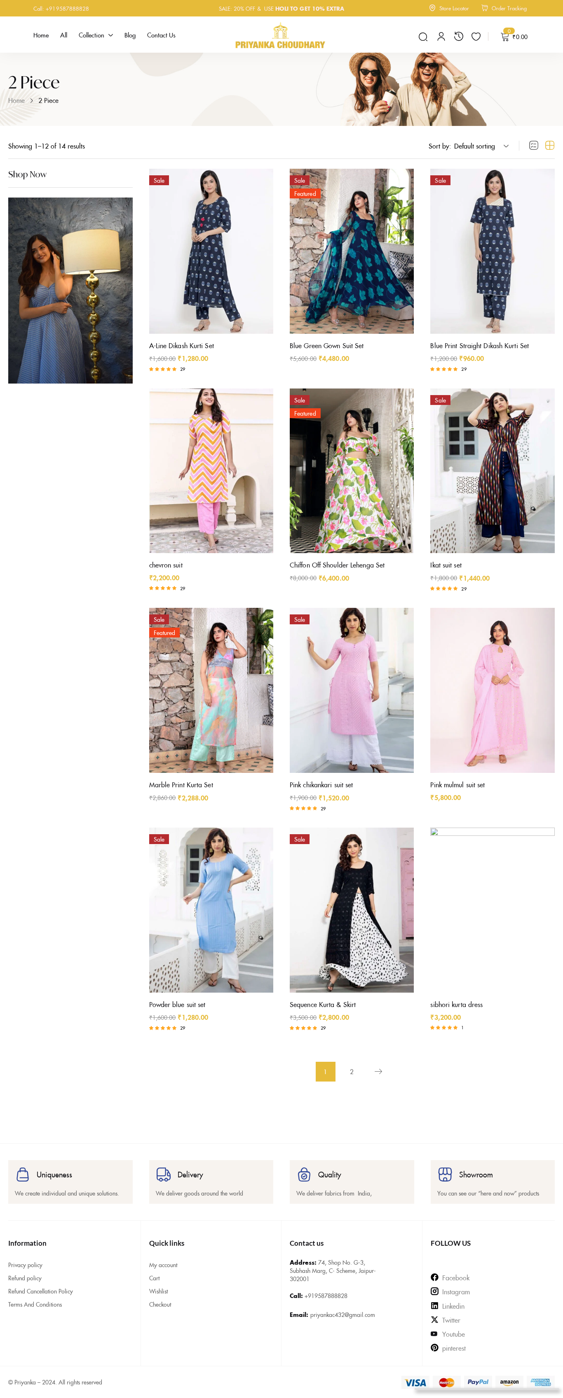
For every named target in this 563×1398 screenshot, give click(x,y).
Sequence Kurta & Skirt (323, 1004)
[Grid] (550, 146)
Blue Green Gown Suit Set (327, 345)
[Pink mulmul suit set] (492, 690)
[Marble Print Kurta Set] (211, 690)
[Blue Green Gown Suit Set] (352, 251)
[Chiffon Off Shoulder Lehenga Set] (352, 471)
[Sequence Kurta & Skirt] (352, 910)
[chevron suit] (211, 471)
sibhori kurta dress (456, 1004)
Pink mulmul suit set (457, 784)
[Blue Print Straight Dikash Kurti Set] (492, 251)
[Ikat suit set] (492, 471)
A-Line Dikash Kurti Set (181, 345)
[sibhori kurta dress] (492, 910)
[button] (480, 146)
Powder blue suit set (177, 1004)
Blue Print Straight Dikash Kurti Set (479, 345)
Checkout (160, 1304)
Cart (154, 1278)
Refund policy (25, 1278)
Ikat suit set (445, 564)
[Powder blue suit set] (211, 910)
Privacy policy (25, 1265)
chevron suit (166, 564)
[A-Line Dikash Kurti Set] (211, 251)
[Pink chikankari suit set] (352, 690)
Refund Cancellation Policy (40, 1291)
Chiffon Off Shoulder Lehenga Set (337, 564)
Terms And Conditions (35, 1304)
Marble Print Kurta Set (181, 784)
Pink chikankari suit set (321, 784)
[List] (534, 146)
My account (163, 1265)
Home (16, 100)
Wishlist (158, 1291)
